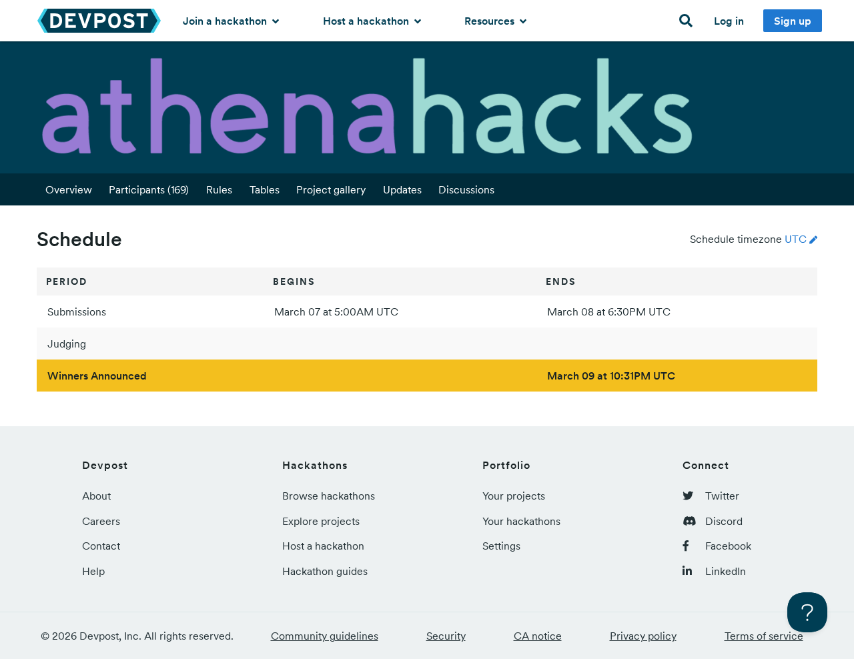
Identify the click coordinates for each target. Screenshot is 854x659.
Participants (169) (149, 189)
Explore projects (321, 521)
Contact (101, 545)
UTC (796, 238)
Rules (219, 189)
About (96, 495)
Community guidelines (324, 635)
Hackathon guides (325, 571)
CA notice (538, 635)
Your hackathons (521, 521)
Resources (490, 20)
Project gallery (331, 189)
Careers (101, 521)
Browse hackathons (328, 495)
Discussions (466, 189)
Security (446, 635)
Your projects (513, 495)
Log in (729, 20)
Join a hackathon (226, 20)
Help (93, 571)
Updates (402, 189)
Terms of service (764, 635)
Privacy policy (643, 635)
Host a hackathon (367, 20)
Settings (501, 545)
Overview (68, 189)
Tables (265, 189)
